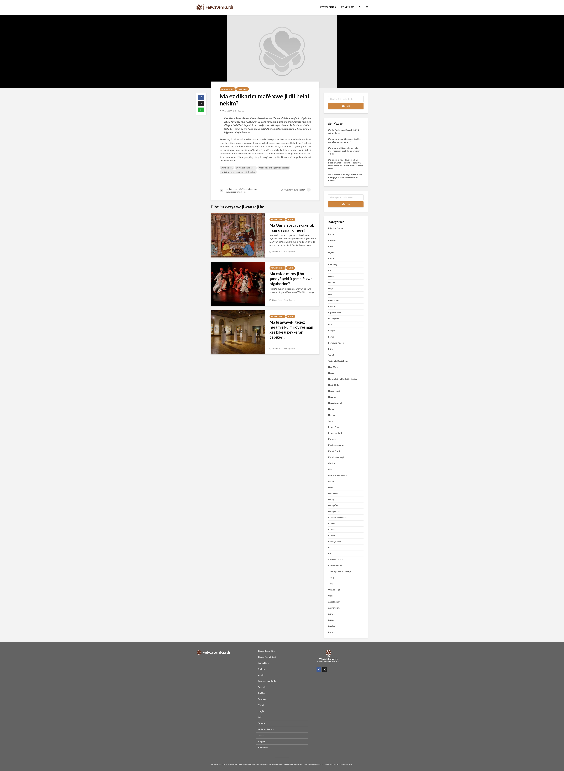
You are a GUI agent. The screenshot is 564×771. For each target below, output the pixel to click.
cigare (331, 252)
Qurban (331, 535)
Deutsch (262, 687)
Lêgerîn (346, 106)
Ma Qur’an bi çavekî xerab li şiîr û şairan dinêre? (292, 228)
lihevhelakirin (227, 167)
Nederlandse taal (266, 729)
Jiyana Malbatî (335, 433)
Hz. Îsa (331, 415)
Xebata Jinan (334, 601)
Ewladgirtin (333, 318)
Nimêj (331, 499)
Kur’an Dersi (263, 663)
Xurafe (331, 614)
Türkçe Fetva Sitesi (267, 657)
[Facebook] (319, 669)
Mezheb (332, 463)
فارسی (261, 711)
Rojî (330, 553)
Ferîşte (331, 330)
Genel (331, 355)
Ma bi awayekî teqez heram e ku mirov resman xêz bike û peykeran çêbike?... (291, 329)
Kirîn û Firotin (334, 451)
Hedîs (331, 373)
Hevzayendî (334, 391)
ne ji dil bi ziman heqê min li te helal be (238, 172)
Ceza (330, 246)
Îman (330, 421)
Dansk (261, 735)
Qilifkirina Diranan (337, 517)
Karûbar (332, 439)
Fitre (330, 349)
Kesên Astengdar (336, 445)
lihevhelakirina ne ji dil (245, 167)
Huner (290, 219)
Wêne (330, 595)
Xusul (331, 620)
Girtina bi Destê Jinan (338, 361)
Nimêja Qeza (334, 511)
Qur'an (331, 529)
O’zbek (261, 705)
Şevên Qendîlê (335, 565)
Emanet (331, 306)
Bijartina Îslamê (335, 228)
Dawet (331, 276)
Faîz (330, 324)
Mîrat (330, 469)
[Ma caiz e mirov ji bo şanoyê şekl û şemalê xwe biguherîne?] (238, 283)
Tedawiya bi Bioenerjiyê (339, 571)
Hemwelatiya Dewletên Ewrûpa (342, 379)
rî (329, 547)
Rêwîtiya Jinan (334, 541)
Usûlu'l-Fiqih (334, 589)
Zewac (331, 632)
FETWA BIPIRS (328, 7)
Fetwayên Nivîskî (227, 89)
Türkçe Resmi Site (266, 651)
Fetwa (331, 336)
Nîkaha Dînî (333, 493)
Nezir (330, 487)
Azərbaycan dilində (267, 681)
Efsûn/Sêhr (333, 300)
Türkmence (263, 747)
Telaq (331, 577)
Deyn (330, 288)
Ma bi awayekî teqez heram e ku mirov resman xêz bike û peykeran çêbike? (344, 151)
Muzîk (331, 481)
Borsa (331, 234)
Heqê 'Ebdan (242, 89)
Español (261, 723)
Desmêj (331, 282)
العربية (260, 675)
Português (262, 699)
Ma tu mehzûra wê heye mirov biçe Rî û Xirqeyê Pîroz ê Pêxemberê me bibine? (345, 177)
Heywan (332, 397)
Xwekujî (331, 626)
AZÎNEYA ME (347, 7)
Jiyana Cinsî (333, 427)
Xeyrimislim (334, 607)
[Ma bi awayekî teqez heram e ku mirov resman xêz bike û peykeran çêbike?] (238, 332)
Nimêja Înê (333, 505)
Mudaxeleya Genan (337, 475)
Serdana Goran (335, 559)
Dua (330, 294)
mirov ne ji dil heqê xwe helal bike (274, 167)
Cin (329, 270)
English (261, 669)
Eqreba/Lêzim (334, 312)
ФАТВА (261, 693)
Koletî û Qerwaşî (336, 457)
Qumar (331, 523)
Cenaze (331, 240)
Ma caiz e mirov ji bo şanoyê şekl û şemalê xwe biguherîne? (291, 278)
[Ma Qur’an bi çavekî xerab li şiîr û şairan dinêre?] (238, 235)
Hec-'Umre (333, 367)
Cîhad (331, 258)
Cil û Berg (332, 264)
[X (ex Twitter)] (324, 669)
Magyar (261, 741)
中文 (260, 717)
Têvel (330, 583)
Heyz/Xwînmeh (335, 403)
